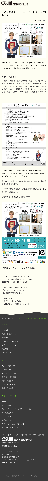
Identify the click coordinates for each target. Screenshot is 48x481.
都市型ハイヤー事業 (9, 373)
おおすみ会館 (7, 416)
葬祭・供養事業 (7, 381)
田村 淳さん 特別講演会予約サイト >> (17, 304)
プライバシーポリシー (10, 345)
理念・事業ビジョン (9, 334)
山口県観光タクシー (9, 412)
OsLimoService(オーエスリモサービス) (16, 409)
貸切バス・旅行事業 (9, 377)
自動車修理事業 (7, 388)
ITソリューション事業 (10, 384)
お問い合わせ (7, 352)
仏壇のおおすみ (7, 420)
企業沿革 (5, 337)
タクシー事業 (7, 369)
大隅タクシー (7, 401)
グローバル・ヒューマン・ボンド (14, 424)
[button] (41, 3)
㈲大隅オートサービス (10, 427)
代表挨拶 (5, 330)
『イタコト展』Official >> (13, 301)
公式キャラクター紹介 (10, 341)
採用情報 (5, 349)
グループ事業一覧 (8, 366)
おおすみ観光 (7, 405)
